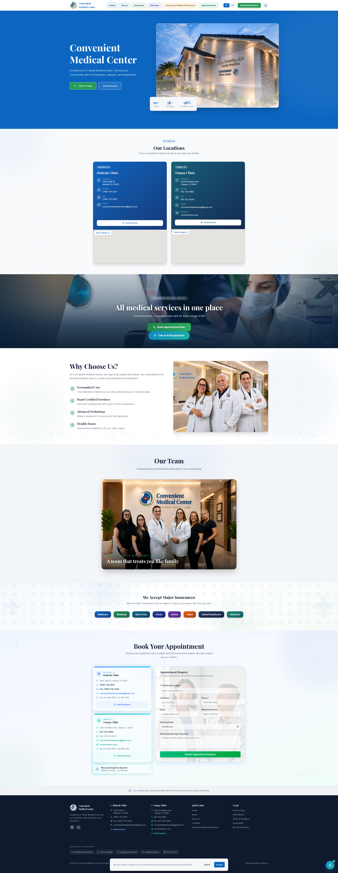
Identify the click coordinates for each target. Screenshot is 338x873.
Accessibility (238, 823)
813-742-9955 (187, 192)
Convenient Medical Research (180, 5)
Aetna (174, 614)
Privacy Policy (239, 810)
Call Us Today (85, 86)
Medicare (103, 614)
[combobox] (200, 691)
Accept (219, 864)
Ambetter (235, 614)
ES (233, 5)
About (125, 5)
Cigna (190, 614)
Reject (207, 864)
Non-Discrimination (241, 827)
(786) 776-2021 (110, 192)
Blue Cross (141, 614)
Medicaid (121, 614)
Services (154, 5)
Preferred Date (166, 722)
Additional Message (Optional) (174, 734)
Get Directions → (120, 829)
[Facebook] (72, 827)
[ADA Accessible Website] (265, 5)
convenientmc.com (189, 215)
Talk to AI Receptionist (171, 335)
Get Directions (132, 223)
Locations (196, 823)
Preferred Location (172, 685)
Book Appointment (249, 5)
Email (162, 709)
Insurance (139, 5)
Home (112, 5)
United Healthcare (211, 614)
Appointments (209, 5)
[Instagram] (78, 827)
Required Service (209, 709)
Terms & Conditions (241, 819)
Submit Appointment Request (200, 754)
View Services (110, 86)
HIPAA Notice (238, 814)
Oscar (159, 614)
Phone (205, 698)
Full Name (165, 698)
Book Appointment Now (171, 327)
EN (226, 5)
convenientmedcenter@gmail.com (196, 207)
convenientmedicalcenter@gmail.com (120, 206)
